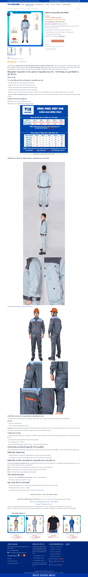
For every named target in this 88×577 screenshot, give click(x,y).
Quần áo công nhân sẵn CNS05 (71, 534)
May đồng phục (39, 4)
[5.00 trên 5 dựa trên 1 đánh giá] (63, 16)
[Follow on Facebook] (18, 555)
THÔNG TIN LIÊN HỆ (12, 544)
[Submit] (79, 1)
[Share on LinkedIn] (55, 49)
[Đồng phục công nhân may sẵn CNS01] (34, 524)
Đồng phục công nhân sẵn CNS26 (25, 306)
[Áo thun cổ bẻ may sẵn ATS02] (53, 524)
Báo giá (53, 4)
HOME (22, 4)
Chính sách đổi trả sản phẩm (36, 490)
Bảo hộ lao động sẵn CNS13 (16, 534)
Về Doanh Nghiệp (66, 4)
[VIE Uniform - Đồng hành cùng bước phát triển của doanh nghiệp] (13, 4)
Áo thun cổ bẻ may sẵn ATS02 (53, 534)
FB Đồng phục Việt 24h (46, 504)
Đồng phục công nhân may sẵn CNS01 (34, 534)
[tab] (8, 59)
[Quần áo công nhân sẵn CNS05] (72, 524)
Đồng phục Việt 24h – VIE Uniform (48, 501)
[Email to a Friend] (50, 49)
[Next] (41, 28)
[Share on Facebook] (46, 49)
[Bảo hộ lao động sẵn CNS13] (16, 524)
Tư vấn (47, 4)
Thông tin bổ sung (14, 58)
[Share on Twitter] (48, 49)
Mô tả (8, 58)
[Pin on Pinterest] (52, 49)
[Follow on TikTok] (21, 555)
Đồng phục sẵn (29, 4)
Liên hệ (58, 4)
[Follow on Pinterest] (24, 555)
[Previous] (10, 28)
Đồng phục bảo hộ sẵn (32, 8)
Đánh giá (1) (22, 58)
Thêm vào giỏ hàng (58, 40)
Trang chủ (10, 8)
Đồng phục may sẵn (19, 8)
